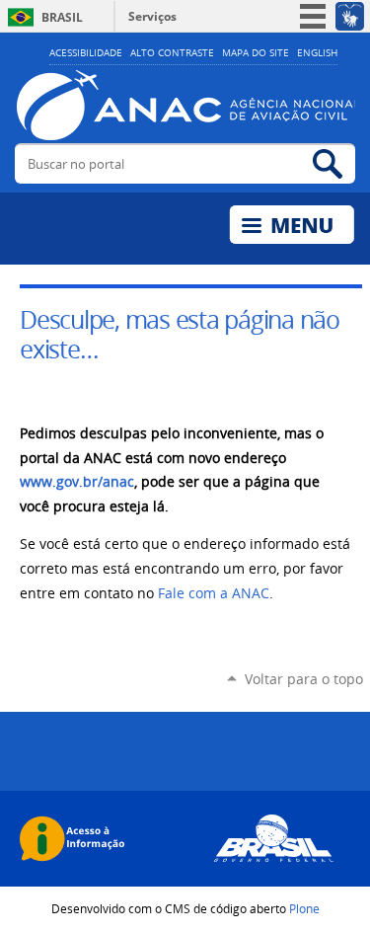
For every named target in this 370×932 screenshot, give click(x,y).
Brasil (62, 17)
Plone (304, 908)
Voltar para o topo (304, 678)
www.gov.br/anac (77, 482)
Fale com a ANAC (213, 593)
